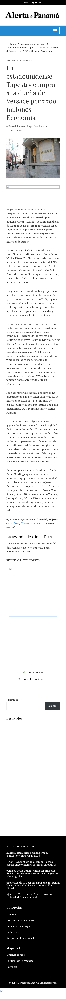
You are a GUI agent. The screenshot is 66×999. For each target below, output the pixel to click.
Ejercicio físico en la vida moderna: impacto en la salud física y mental (32, 896)
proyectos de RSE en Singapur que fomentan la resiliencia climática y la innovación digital (33, 885)
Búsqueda (12, 699)
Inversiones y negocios (20, 60)
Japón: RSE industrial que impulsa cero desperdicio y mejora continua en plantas (31, 863)
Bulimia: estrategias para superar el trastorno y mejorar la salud (27, 854)
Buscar (52, 705)
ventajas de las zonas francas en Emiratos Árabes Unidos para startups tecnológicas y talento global (32, 873)
